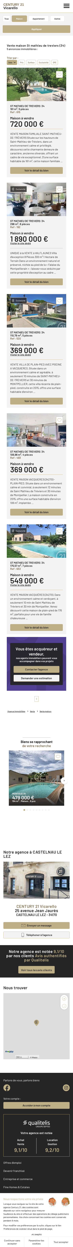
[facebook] (6, 1087)
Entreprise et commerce (18, 1179)
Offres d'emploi (12, 1162)
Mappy (35, 1057)
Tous (6, 18)
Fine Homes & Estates (16, 1187)
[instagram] (66, 1087)
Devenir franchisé (14, 1170)
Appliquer (36, 29)
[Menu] (67, 5)
